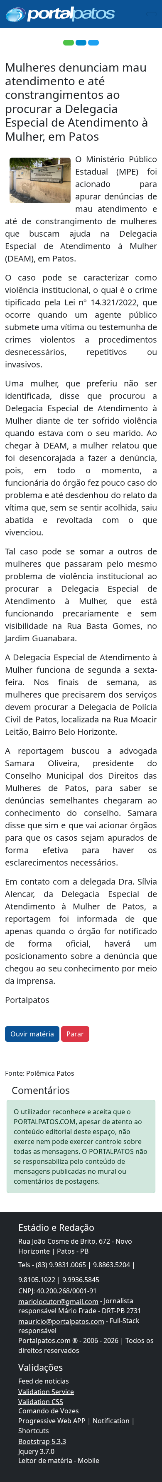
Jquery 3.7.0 (36, 1451)
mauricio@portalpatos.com (61, 1321)
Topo (141, 1440)
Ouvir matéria (32, 1033)
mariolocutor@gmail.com (58, 1301)
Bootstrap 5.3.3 (42, 1441)
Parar (75, 1033)
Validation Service (46, 1391)
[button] (68, 43)
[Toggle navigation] (151, 14)
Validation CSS (40, 1401)
